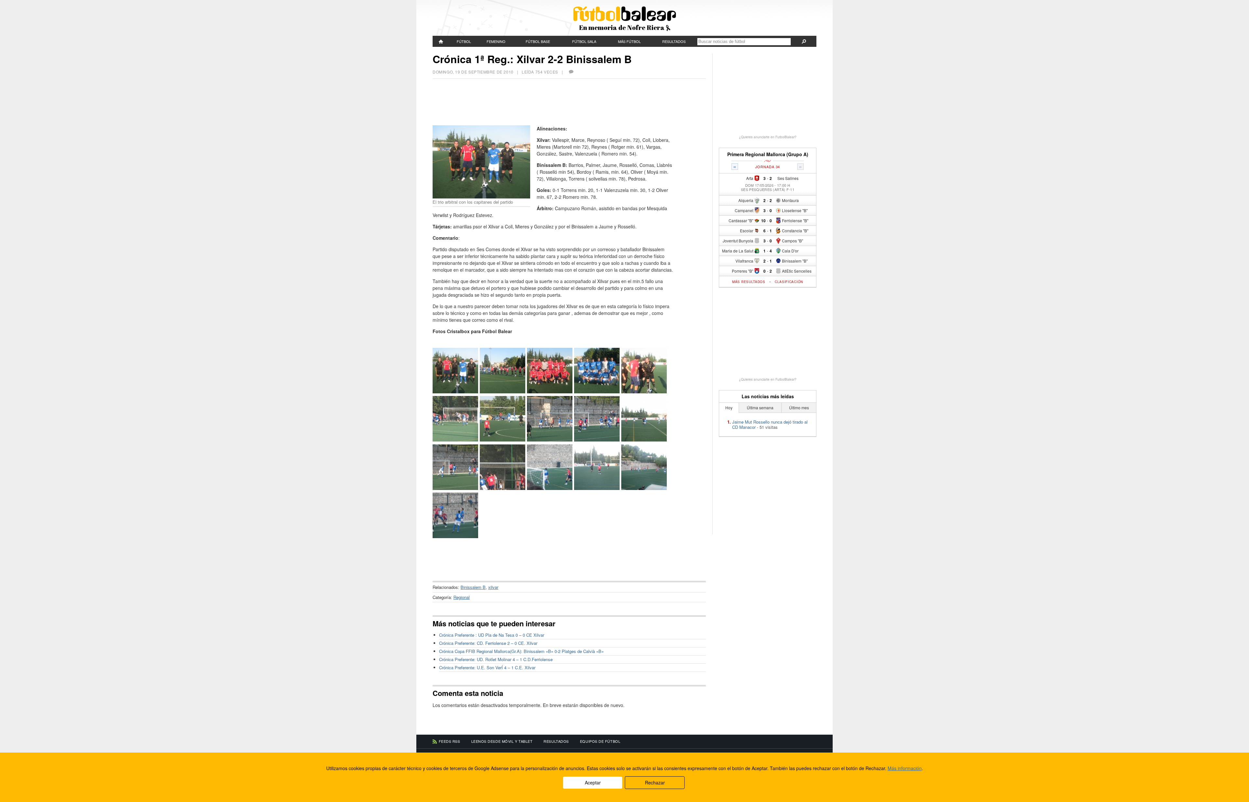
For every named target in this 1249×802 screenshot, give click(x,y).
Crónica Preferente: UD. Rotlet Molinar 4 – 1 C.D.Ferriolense (496, 659)
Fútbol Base (538, 41)
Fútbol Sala (584, 41)
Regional (461, 597)
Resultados (674, 41)
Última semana (760, 407)
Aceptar (593, 782)
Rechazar (655, 782)
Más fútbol (629, 41)
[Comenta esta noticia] (571, 72)
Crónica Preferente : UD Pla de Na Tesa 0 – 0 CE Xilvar (491, 635)
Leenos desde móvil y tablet (502, 741)
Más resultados (748, 281)
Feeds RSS (449, 741)
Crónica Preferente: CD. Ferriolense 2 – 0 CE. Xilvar (488, 643)
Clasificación (789, 281)
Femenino (496, 41)
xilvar (493, 587)
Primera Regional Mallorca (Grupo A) (767, 154)
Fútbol (464, 41)
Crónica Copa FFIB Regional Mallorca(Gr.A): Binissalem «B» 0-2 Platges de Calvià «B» (521, 651)
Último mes (799, 407)
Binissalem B (473, 587)
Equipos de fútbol (600, 741)
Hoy (728, 407)
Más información (905, 768)
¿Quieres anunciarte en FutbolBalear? (768, 137)
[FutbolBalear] (441, 41)
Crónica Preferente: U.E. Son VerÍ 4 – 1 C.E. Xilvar (487, 667)
